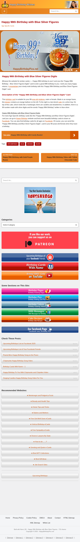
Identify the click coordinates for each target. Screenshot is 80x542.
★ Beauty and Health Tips (40, 401)
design (7, 102)
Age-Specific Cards (8, 26)
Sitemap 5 (59, 538)
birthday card (10, 99)
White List (46, 523)
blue (22, 144)
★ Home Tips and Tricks (40, 407)
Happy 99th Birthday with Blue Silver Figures (42, 529)
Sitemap (10, 538)
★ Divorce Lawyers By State (40, 436)
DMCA (42, 518)
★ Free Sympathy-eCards (40, 430)
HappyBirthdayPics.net (46, 531)
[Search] (76, 11)
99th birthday (13, 144)
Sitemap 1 (19, 538)
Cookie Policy (31, 518)
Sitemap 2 (29, 538)
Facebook (5, 121)
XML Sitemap (35, 523)
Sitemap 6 (69, 538)
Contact (58, 518)
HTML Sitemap (68, 518)
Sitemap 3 (39, 538)
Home (8, 518)
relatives (41, 99)
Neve (22, 529)
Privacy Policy (18, 518)
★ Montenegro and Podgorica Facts (40, 395)
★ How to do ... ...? (40, 442)
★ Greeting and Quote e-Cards (40, 447)
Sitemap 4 (49, 538)
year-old (35, 99)
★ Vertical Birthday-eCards (40, 424)
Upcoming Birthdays (40, 476)
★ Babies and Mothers (40, 413)
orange (30, 144)
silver (38, 144)
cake (60, 102)
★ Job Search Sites (40, 465)
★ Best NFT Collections (40, 453)
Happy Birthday (22, 118)
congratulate (13, 86)
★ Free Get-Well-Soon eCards (40, 419)
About (50, 518)
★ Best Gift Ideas (40, 459)
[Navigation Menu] (4, 11)
